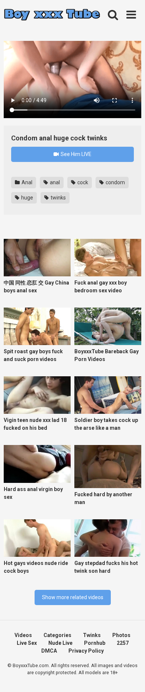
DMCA (49, 651)
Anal (26, 182)
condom (114, 182)
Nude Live (60, 643)
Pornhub (94, 643)
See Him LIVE (75, 154)
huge (26, 198)
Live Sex (27, 643)
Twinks (92, 635)
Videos (23, 635)
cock (82, 182)
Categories (57, 635)
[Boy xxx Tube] (52, 15)
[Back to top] (131, 677)
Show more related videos (72, 597)
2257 (123, 643)
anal (54, 182)
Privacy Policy (86, 651)
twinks (57, 198)
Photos (121, 635)
